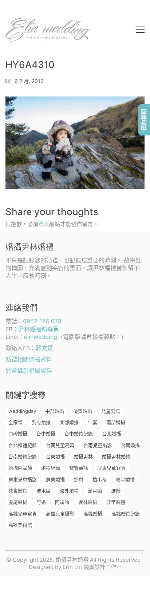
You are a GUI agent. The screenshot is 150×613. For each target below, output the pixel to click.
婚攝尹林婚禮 (116, 456)
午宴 (92, 422)
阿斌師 (62, 502)
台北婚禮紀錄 (22, 445)
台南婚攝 (130, 445)
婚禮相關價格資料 (28, 359)
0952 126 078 (42, 321)
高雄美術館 (20, 525)
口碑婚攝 (17, 433)
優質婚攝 (82, 411)
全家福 (15, 422)
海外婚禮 (69, 491)
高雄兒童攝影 (60, 514)
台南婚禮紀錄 (22, 456)
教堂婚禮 (125, 479)
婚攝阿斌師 (20, 468)
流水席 (43, 491)
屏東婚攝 (55, 479)
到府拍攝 (41, 422)
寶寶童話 (78, 468)
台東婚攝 (55, 456)
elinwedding (40, 336)
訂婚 (41, 502)
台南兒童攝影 (97, 445)
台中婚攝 (45, 433)
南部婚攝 (115, 422)
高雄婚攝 (92, 514)
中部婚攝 (54, 411)
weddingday (22, 411)
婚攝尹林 (83, 456)
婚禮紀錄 (50, 468)
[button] (140, 30)
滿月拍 (95, 491)
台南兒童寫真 (60, 445)
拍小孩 (99, 479)
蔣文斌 (44, 348)
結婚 (116, 491)
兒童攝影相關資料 (28, 370)
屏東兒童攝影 (22, 479)
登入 (43, 224)
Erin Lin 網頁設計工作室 (92, 566)
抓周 (78, 479)
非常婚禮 (115, 502)
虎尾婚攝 (17, 502)
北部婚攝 (69, 422)
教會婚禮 (17, 491)
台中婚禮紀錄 (78, 433)
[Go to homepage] (47, 29)
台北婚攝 (111, 433)
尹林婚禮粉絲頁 (38, 329)
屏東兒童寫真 (111, 468)
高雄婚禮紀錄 (125, 514)
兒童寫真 (110, 411)
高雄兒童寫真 (22, 514)
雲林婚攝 (87, 502)
